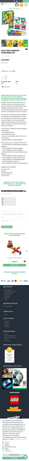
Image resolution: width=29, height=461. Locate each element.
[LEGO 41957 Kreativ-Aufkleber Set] (5, 43)
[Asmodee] (14, 418)
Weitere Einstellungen (7, 451)
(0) (8, 56)
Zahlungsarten (8, 289)
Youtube (7, 324)
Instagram (7, 323)
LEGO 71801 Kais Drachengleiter (14, 257)
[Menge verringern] (6, 79)
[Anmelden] (14, 1)
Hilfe (6, 299)
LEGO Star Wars (8, 306)
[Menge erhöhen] (6, 76)
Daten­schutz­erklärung (20, 439)
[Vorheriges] (2, 23)
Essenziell (7, 442)
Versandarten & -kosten (10, 291)
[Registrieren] (17, 1)
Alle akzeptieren (14, 458)
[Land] (19, 1)
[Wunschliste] (22, 1)
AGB (6, 339)
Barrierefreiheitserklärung (11, 335)
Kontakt (6, 334)
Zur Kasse (7, 297)
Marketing (7, 445)
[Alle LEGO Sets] (14, 399)
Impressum (7, 340)
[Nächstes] (26, 23)
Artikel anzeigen (14, 265)
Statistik (7, 443)
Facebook (7, 321)
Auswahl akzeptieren (14, 455)
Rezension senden (6, 226)
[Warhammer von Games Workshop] (14, 409)
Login (6, 314)
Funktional (7, 450)
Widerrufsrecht (8, 294)
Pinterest (7, 326)
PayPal (6, 448)
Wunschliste (6, 87)
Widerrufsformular (9, 292)
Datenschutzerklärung (10, 337)
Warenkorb (7, 296)
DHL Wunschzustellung (10, 446)
